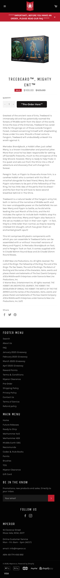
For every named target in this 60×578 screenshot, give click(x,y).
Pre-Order (7, 383)
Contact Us (8, 397)
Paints (6, 456)
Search (6, 338)
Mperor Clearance (12, 379)
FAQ (4, 347)
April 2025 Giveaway (13, 365)
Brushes (7, 460)
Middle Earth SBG (12, 442)
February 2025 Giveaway (15, 356)
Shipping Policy (11, 388)
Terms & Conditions (13, 374)
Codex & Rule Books (13, 451)
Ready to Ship (10, 429)
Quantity (7, 98)
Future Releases (11, 424)
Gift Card (7, 474)
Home (6, 420)
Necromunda (9, 447)
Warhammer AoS (11, 433)
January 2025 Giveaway (15, 352)
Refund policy (9, 406)
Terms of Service (11, 401)
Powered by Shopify (26, 564)
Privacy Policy (9, 392)
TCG (5, 465)
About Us (7, 343)
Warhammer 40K (11, 438)
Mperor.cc (13, 564)
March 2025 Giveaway (14, 361)
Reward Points (10, 370)
